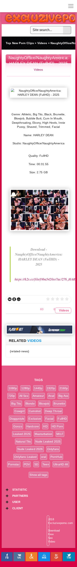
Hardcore (32, 426)
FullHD (62, 418)
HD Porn (57, 426)
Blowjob (44, 403)
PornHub (56, 456)
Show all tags (38, 474)
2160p (64, 388)
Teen (46, 464)
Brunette (59, 403)
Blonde (30, 403)
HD (45, 426)
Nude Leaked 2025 (48, 441)
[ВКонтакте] (9, 299)
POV (27, 464)
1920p (51, 388)
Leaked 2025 (21, 434)
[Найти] (67, 30)
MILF (59, 434)
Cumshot (35, 411)
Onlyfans (53, 449)
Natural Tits (23, 441)
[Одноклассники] (14, 299)
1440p (38, 388)
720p (11, 395)
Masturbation (43, 434)
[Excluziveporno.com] (6, 6)
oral (43, 456)
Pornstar (13, 464)
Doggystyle (17, 418)
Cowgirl (19, 411)
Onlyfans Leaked (25, 456)
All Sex (23, 395)
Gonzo (17, 426)
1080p (13, 388)
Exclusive (35, 418)
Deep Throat (53, 411)
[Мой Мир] (19, 299)
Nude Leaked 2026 (30, 449)
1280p (25, 388)
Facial (49, 418)
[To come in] (18, 6)
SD (36, 464)
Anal (51, 395)
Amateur (38, 395)
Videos (38, 69)
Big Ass (63, 395)
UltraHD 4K (60, 464)
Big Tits (16, 403)
